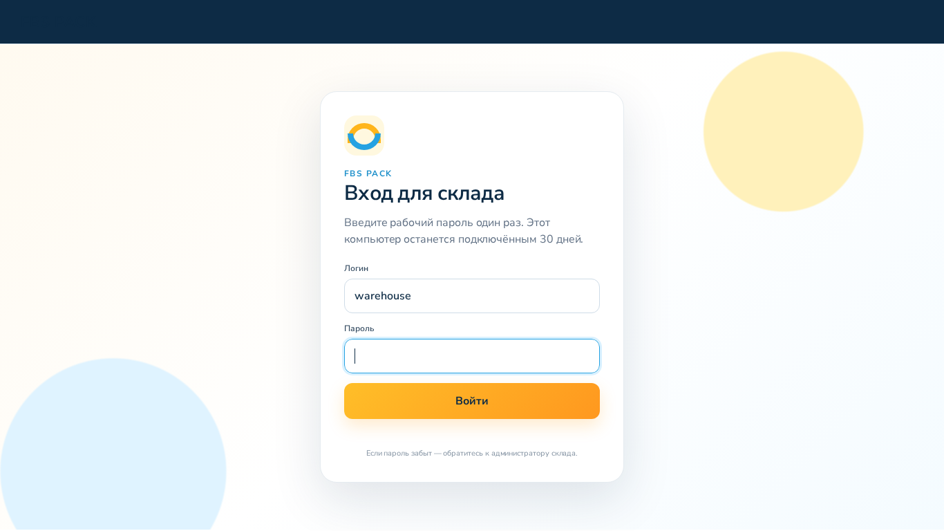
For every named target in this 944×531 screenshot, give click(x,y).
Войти (472, 401)
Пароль (359, 328)
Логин (356, 268)
